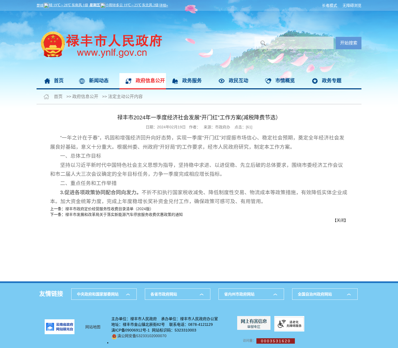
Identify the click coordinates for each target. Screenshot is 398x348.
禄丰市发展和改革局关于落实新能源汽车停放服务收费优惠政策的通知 (124, 214)
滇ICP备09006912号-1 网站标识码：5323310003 (153, 330)
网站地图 (92, 327)
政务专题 (331, 80)
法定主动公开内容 (125, 96)
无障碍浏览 (351, 5)
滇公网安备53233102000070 (142, 336)
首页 (59, 80)
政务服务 (192, 80)
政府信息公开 (150, 80)
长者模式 (329, 5)
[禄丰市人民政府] (99, 13)
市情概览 (285, 80)
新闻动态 (99, 80)
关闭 (340, 220)
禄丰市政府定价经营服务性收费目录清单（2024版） (109, 209)
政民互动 (238, 80)
